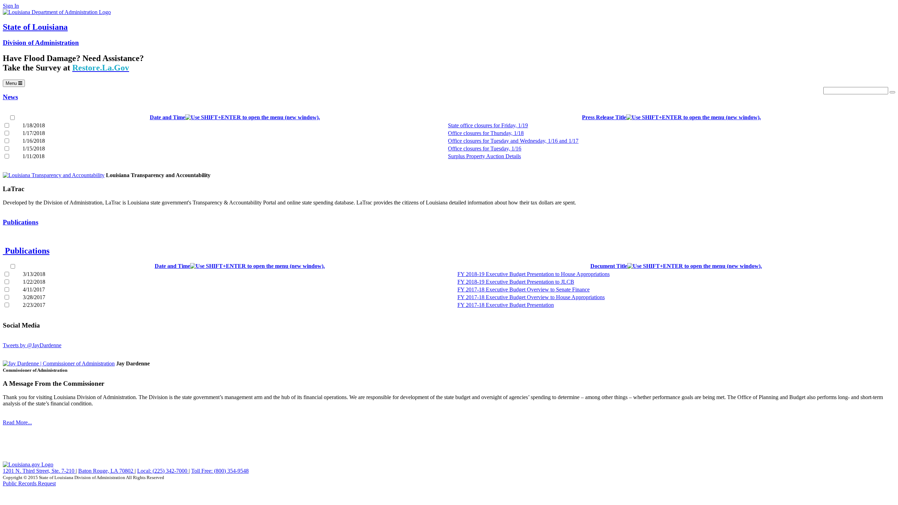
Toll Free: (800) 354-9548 (220, 471)
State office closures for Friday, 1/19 (488, 125)
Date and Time (167, 117)
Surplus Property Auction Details (484, 156)
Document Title (608, 266)
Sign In (11, 6)
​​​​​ (449, 441)
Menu (15, 83)
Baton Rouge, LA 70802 (106, 471)
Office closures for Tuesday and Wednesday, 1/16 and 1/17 (513, 141)
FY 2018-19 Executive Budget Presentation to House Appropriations (533, 274)
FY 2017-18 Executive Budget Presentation (505, 305)
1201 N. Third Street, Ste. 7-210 (39, 471)
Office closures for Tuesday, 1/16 (484, 149)
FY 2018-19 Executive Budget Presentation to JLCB (515, 282)
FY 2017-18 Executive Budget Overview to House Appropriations (531, 297)
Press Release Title (604, 117)
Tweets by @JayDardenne (32, 345)
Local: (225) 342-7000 (163, 471)
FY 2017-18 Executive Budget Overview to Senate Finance (523, 289)
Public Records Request (29, 483)
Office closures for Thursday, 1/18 (486, 133)
